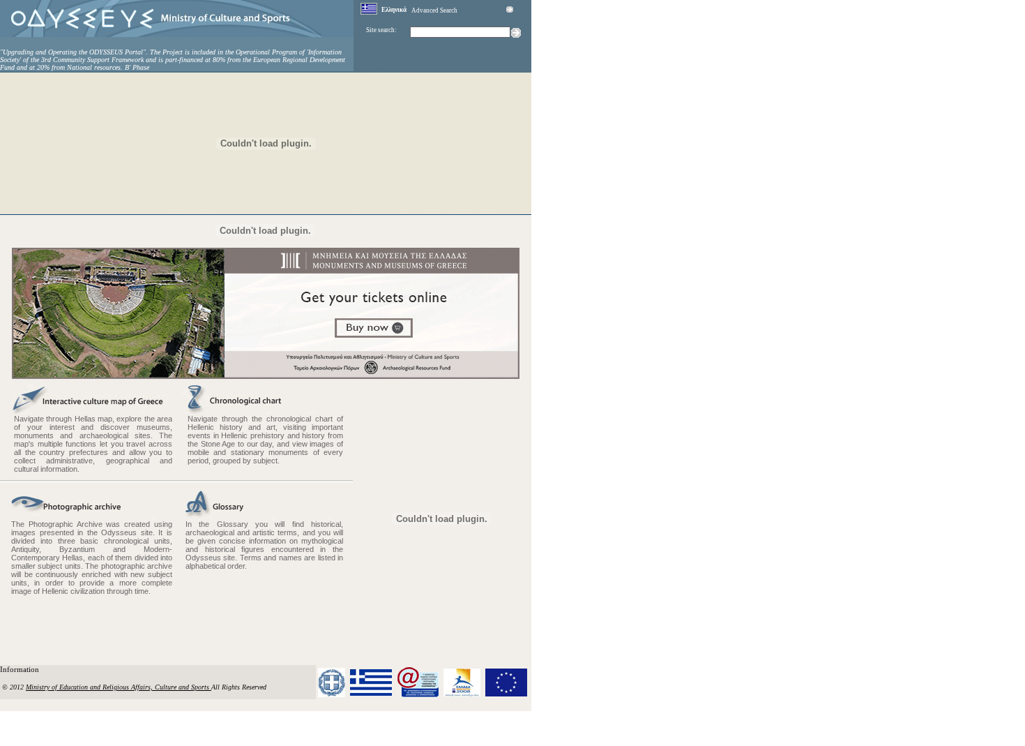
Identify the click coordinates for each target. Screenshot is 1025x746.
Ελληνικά (394, 9)
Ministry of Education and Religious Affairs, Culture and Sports (118, 687)
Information (20, 669)
